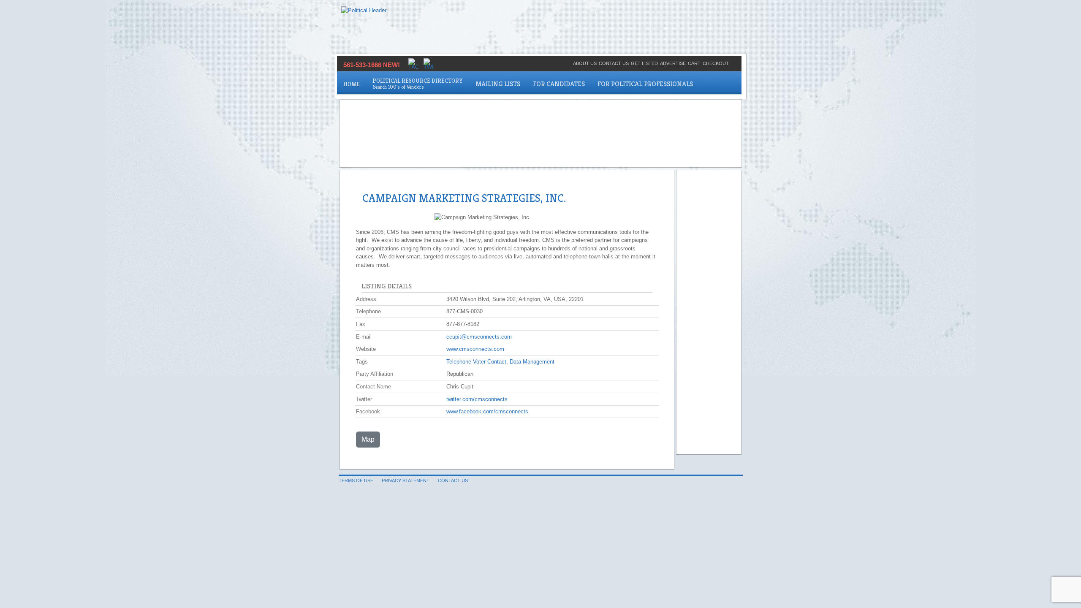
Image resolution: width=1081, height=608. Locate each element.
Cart (694, 63)
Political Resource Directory (417, 80)
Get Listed (644, 63)
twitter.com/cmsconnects (477, 399)
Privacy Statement (405, 480)
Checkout (716, 63)
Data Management (532, 361)
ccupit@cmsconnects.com (479, 337)
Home (351, 84)
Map (368, 439)
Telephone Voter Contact (476, 361)
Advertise (673, 63)
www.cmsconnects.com (475, 349)
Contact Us (614, 63)
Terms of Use (356, 480)
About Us (585, 63)
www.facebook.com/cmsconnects (487, 411)
